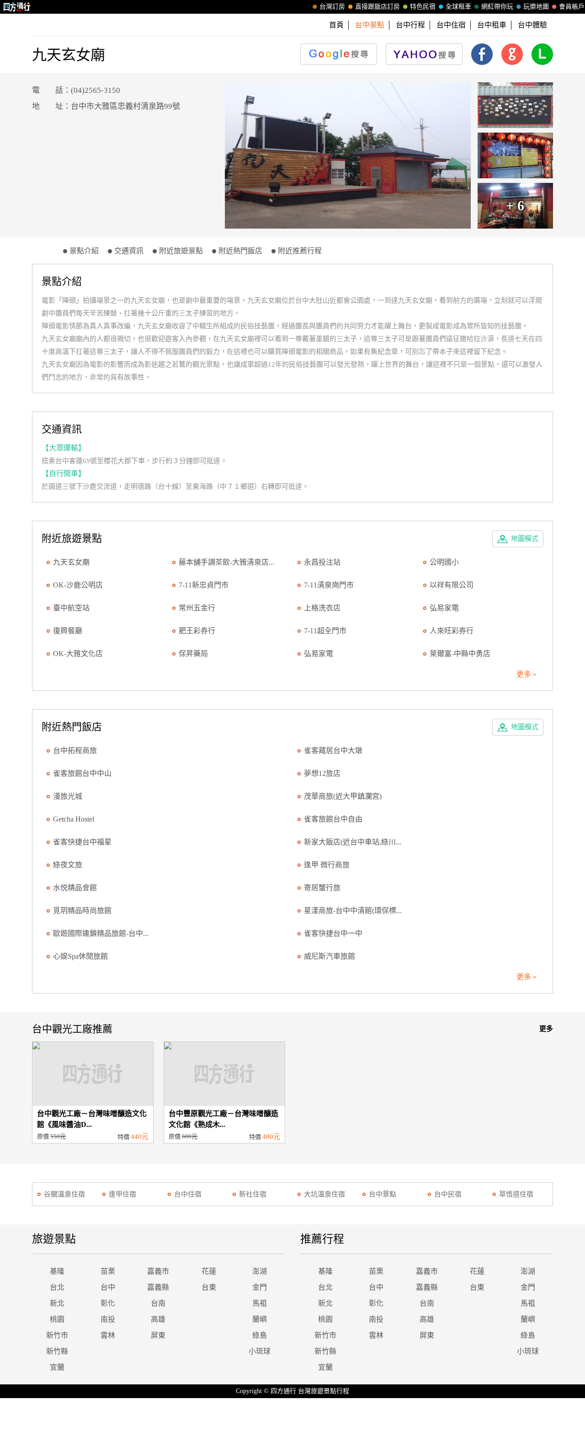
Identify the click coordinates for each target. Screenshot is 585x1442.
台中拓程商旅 (75, 750)
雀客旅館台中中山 (82, 773)
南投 (108, 1319)
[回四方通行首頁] (17, 7)
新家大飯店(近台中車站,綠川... (352, 842)
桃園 (57, 1319)
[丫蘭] (348, 155)
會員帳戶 (572, 6)
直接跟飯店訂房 (377, 6)
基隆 (57, 1271)
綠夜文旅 (67, 865)
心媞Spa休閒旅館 (80, 956)
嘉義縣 (158, 1287)
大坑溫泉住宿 (324, 1194)
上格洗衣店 (322, 608)
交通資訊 (129, 251)
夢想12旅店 (322, 773)
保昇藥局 (193, 653)
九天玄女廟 (71, 562)
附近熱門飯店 (240, 251)
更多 (546, 1028)
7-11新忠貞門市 (204, 585)
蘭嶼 (259, 1319)
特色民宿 (423, 6)
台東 (209, 1287)
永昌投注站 (322, 562)
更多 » (526, 674)
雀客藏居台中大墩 (333, 750)
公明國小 (444, 562)
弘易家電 (444, 608)
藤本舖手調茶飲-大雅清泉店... (226, 562)
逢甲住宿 (122, 1194)
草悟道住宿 (516, 1194)
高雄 (158, 1319)
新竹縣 (57, 1351)
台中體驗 (532, 25)
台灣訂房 (332, 6)
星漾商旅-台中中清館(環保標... (353, 910)
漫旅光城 (67, 796)
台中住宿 (451, 25)
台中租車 (491, 25)
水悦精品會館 (75, 888)
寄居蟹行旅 (322, 888)
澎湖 (259, 1271)
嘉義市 (158, 1271)
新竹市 (57, 1335)
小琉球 (260, 1351)
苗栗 (108, 1271)
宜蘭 (57, 1367)
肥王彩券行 (197, 631)
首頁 (336, 25)
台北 (57, 1287)
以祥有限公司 (451, 585)
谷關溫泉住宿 (64, 1194)
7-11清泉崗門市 (329, 585)
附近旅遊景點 (181, 251)
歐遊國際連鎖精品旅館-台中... (101, 933)
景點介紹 (84, 251)
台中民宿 (448, 1194)
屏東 (158, 1335)
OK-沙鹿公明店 (78, 585)
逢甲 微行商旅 (327, 865)
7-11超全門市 (325, 631)
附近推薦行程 (300, 251)
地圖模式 (524, 538)
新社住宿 (252, 1194)
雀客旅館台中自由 (333, 819)
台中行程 (410, 25)
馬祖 (259, 1303)
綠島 (259, 1335)
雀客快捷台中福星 (82, 842)
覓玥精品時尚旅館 (82, 910)
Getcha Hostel (73, 819)
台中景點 (382, 1194)
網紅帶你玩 (497, 6)
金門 (259, 1287)
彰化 (108, 1303)
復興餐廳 (67, 631)
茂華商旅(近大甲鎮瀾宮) (343, 796)
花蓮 (209, 1271)
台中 (108, 1287)
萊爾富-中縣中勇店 (460, 653)
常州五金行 (197, 608)
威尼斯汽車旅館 (329, 956)
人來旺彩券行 (451, 631)
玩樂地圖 (536, 6)
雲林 (108, 1335)
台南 (158, 1303)
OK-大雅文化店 (78, 653)
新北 (57, 1303)
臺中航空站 (71, 608)
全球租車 (458, 6)
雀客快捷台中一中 (333, 933)
